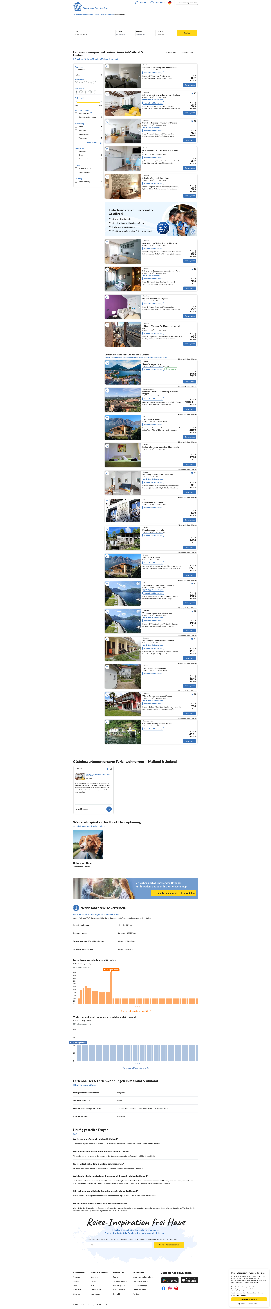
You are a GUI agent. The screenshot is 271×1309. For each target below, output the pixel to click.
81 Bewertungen (157, 590)
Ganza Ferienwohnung (151, 364)
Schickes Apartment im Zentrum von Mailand (151, 1181)
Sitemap (76, 1294)
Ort (76, 31)
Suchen (187, 33)
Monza (158, 1144)
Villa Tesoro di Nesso (151, 419)
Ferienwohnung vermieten (187, 3)
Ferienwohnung (90, 181)
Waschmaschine (90, 138)
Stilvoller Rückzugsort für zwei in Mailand (102, 1183)
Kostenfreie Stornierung (90, 117)
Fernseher (90, 130)
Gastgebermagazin (140, 1281)
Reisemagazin (119, 1285)
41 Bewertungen (157, 99)
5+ (95, 83)
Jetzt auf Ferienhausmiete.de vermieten (174, 893)
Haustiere (90, 151)
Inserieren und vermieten (143, 1277)
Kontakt (116, 1294)
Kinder (90, 155)
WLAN (90, 126)
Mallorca (76, 1285)
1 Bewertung (156, 127)
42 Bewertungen (157, 617)
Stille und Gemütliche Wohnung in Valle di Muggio (160, 393)
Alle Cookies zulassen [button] (249, 1299)
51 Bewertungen (157, 645)
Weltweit (77, 1289)
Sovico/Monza (147, 1144)
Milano (138, 1144)
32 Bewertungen (157, 700)
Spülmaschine (90, 134)
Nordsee (76, 1277)
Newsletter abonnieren (169, 1245)
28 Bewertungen (157, 479)
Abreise (139, 31)
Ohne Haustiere (90, 159)
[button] (249, 1304)
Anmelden (144, 3)
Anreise (119, 31)
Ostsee (76, 1281)
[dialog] (249, 1288)
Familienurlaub (90, 172)
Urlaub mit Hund (90, 168)
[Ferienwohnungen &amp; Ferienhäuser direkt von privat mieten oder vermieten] (90, 8)
